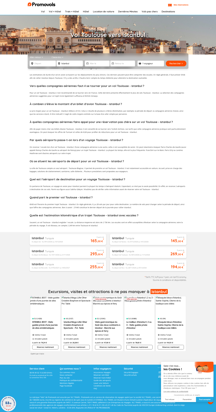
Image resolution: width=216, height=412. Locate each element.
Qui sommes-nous (67, 372)
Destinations (168, 11)
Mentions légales (67, 383)
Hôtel (86, 11)
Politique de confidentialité (71, 380)
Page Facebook (66, 386)
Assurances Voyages (102, 372)
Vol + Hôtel (55, 11)
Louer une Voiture (101, 383)
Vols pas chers (150, 11)
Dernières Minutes (128, 11)
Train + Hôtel (72, 11)
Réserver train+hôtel (102, 378)
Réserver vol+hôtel (101, 375)
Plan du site (65, 378)
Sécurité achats (130, 375)
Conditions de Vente (102, 386)
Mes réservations (181, 5)
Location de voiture (103, 11)
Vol (43, 11)
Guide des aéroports (102, 380)
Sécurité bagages (131, 372)
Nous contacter (66, 375)
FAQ (95, 388)
